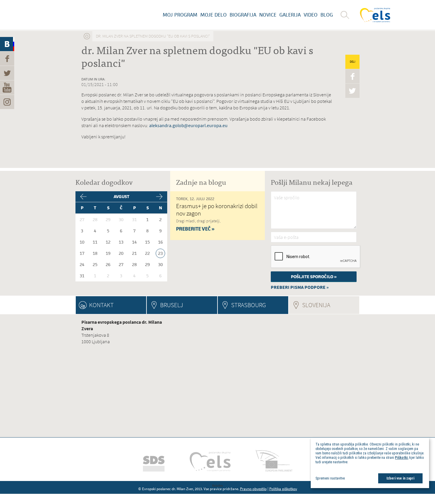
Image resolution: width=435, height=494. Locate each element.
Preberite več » (195, 229)
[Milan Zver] (74, 15)
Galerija (290, 15)
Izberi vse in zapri (400, 478)
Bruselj (171, 305)
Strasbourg (248, 305)
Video (311, 15)
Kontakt (101, 305)
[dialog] (370, 463)
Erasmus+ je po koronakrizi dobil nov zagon (216, 210)
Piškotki (401, 458)
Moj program (180, 15)
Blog (326, 15)
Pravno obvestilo (253, 488)
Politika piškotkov (283, 488)
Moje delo (213, 15)
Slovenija (330, 305)
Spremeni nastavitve (330, 478)
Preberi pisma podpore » (300, 287)
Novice (267, 15)
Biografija (243, 15)
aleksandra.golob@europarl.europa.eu (188, 125)
